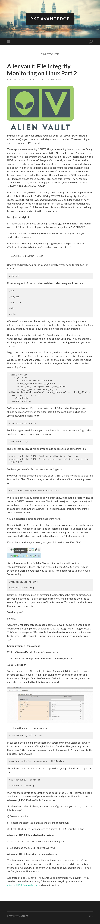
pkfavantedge (37, 80)
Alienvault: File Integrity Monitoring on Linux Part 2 (42, 70)
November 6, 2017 (16, 80)
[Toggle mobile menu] (9, 41)
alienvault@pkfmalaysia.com (23, 885)
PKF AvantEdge (50, 18)
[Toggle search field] (91, 41)
